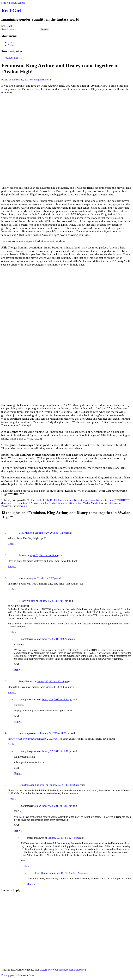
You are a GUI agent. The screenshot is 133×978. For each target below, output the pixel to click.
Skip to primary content (13, 2)
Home (11, 42)
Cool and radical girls (38, 500)
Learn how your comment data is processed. (63, 969)
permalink (22, 506)
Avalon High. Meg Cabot (43, 503)
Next (18, 57)
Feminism (63, 503)
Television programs (84, 500)
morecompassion (27, 733)
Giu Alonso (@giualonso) (32, 785)
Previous (7, 57)
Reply (12, 543)
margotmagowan (42, 79)
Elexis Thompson (43, 873)
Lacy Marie (25, 532)
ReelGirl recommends (61, 500)
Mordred (95, 503)
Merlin (86, 503)
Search (4, 29)
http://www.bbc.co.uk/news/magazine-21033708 (33, 738)
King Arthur (75, 503)
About (11, 45)
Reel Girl (11, 10)
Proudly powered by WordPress (17, 975)
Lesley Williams (27, 600)
